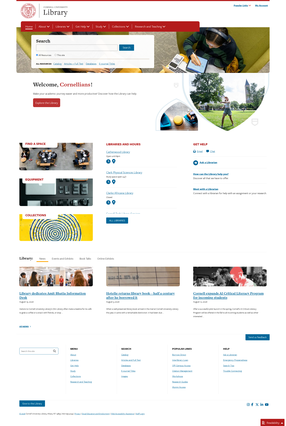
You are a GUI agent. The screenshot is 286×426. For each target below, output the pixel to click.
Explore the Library (46, 103)
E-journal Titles (107, 63)
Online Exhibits (105, 258)
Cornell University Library (55, 10)
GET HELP (200, 144)
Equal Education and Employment (95, 413)
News (42, 258)
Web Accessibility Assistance (122, 413)
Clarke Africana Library (119, 193)
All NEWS (24, 326)
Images (124, 376)
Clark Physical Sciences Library (124, 172)
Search (43, 41)
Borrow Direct (179, 354)
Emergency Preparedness (235, 360)
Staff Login (140, 413)
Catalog (57, 63)
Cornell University (28, 10)
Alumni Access (179, 387)
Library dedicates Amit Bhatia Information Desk (52, 295)
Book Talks (85, 258)
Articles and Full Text (131, 360)
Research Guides (180, 381)
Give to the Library (32, 403)
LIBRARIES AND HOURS (123, 144)
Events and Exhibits (62, 258)
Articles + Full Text (73, 63)
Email (200, 151)
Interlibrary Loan (180, 360)
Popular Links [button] (241, 5)
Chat (212, 151)
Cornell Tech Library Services (123, 214)
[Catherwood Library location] (113, 161)
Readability (272, 423)
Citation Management (182, 370)
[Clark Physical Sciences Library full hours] (109, 182)
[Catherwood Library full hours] (109, 161)
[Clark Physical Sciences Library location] (113, 182)
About (42, 26)
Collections (118, 26)
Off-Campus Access (181, 365)
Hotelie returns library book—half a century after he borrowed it (140, 295)
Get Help (81, 26)
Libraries (61, 26)
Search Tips (228, 365)
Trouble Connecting (232, 370)
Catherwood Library (118, 152)
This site (61, 55)
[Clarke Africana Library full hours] (109, 202)
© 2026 (22, 413)
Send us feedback (257, 337)
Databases (91, 63)
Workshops (177, 376)
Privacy (77, 413)
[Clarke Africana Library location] (113, 202)
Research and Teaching (148, 26)
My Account (261, 5)
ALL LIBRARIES (117, 220)
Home (29, 26)
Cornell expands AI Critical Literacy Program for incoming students (228, 295)
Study (99, 26)
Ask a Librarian (230, 354)
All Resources (45, 55)
